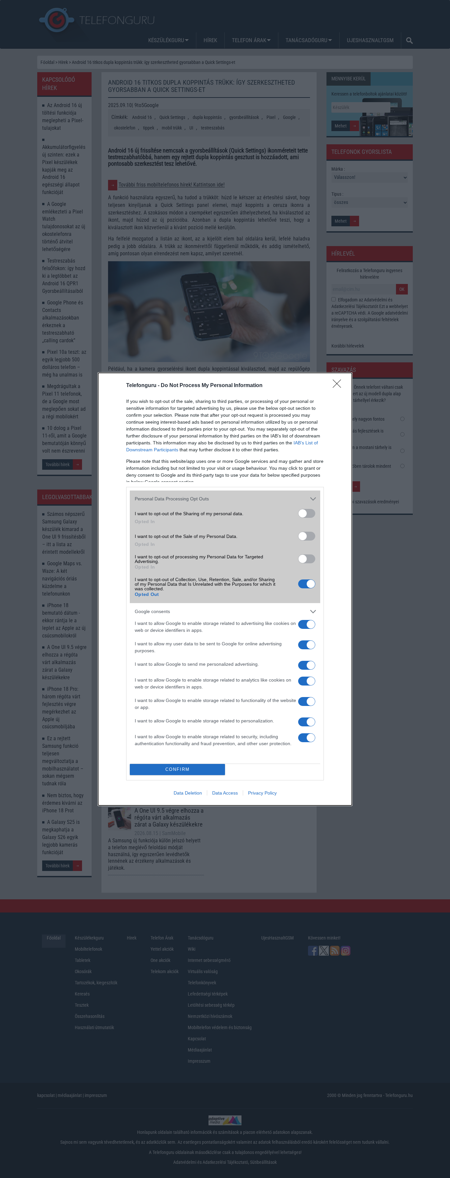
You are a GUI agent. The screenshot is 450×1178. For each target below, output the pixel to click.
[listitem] (225, 498)
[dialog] (225, 589)
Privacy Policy (262, 793)
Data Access (225, 793)
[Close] (339, 385)
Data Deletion (188, 793)
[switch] (306, 513)
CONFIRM (177, 769)
